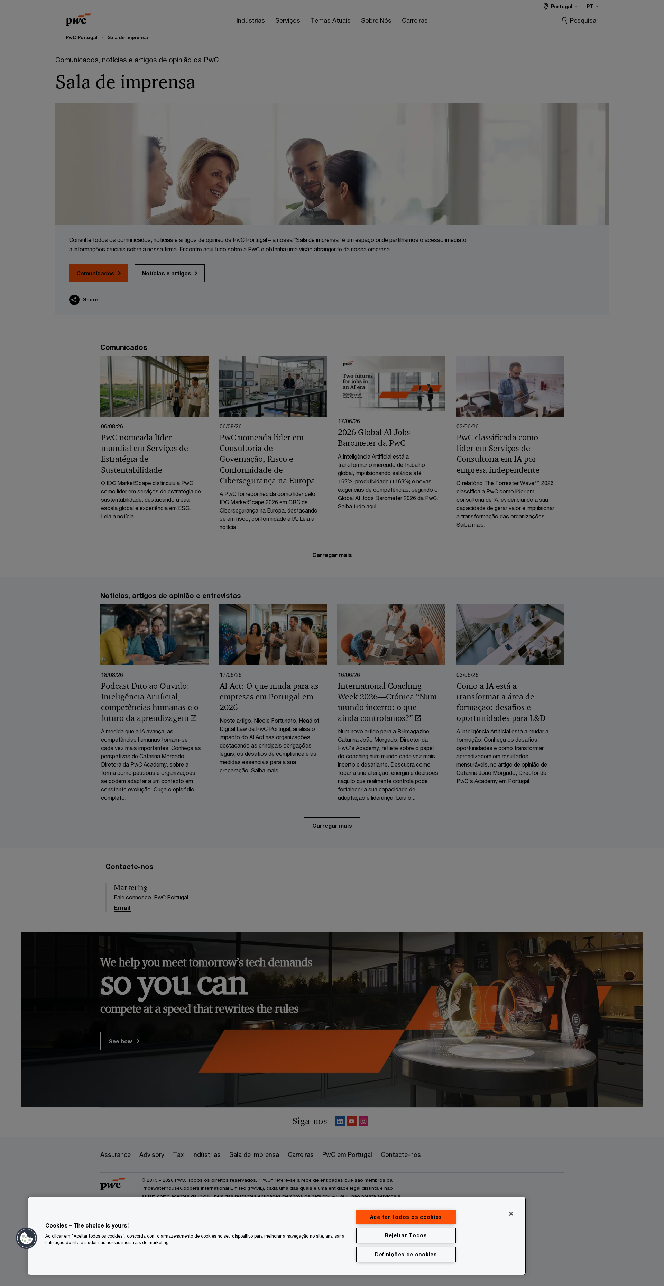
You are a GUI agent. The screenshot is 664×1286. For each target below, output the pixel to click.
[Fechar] (511, 1213)
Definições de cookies (406, 1254)
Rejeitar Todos (406, 1235)
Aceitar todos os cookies (406, 1217)
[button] (27, 1238)
